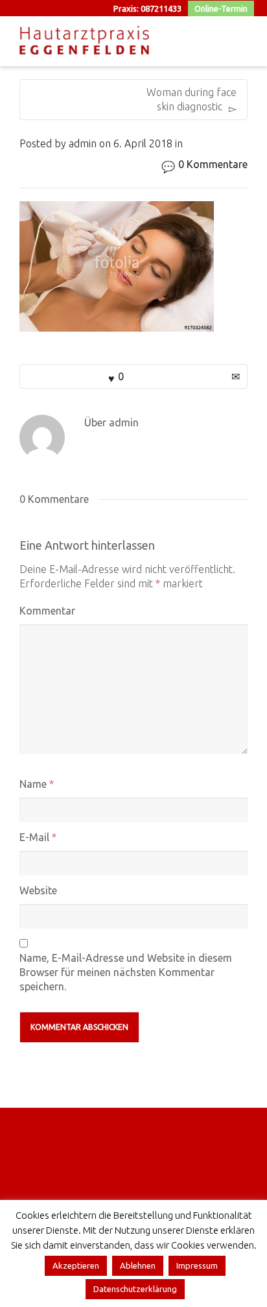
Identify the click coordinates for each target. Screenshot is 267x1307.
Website (38, 890)
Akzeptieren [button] (75, 1265)
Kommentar (47, 611)
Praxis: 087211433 (147, 8)
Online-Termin (221, 8)
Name (33, 784)
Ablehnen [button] (138, 1265)
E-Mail (34, 837)
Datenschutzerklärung (135, 1288)
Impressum (197, 1265)
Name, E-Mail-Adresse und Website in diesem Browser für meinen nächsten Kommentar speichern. (125, 972)
